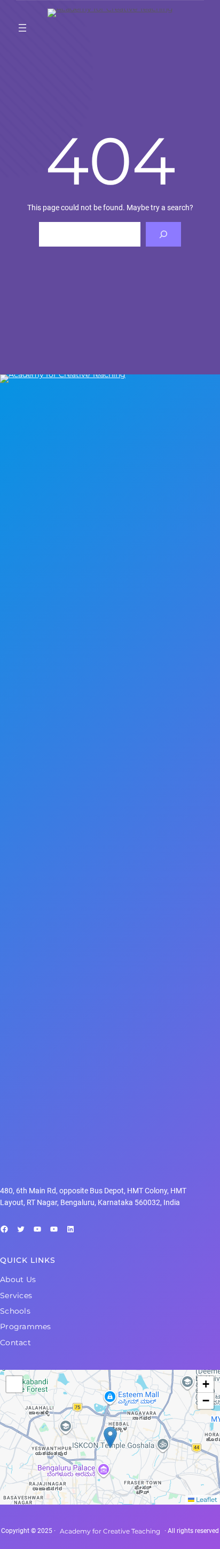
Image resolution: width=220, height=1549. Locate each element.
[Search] (163, 234)
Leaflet (205, 1500)
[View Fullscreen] (14, 1384)
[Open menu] (22, 27)
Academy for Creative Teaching (110, 1531)
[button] (110, 1437)
